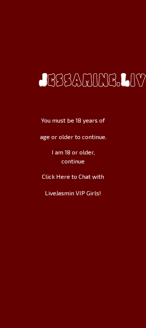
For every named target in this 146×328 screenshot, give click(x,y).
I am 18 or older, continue (73, 156)
